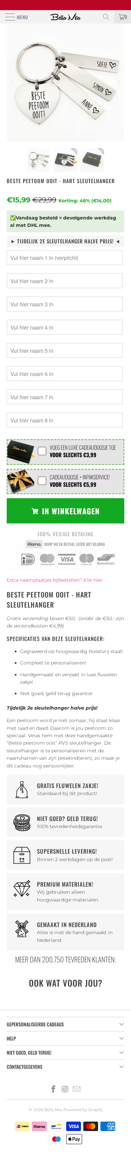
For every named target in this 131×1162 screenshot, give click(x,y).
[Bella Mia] (65, 17)
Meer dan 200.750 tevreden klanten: (65, 959)
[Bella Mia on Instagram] (65, 1090)
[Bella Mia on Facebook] (53, 1090)
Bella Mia (53, 1109)
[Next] (118, 82)
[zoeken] (106, 17)
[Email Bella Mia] (77, 1090)
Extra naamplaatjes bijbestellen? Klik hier (54, 580)
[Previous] (13, 82)
